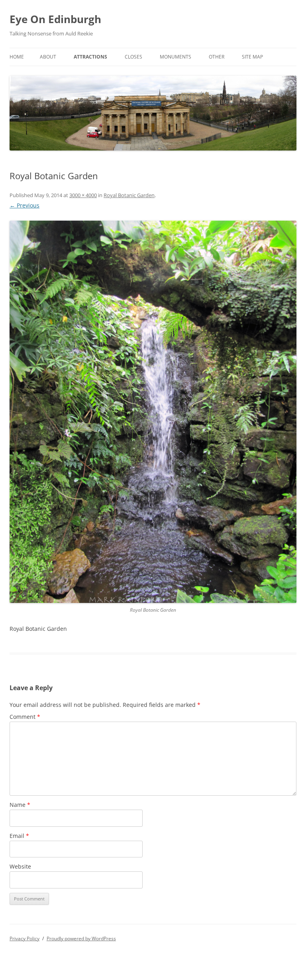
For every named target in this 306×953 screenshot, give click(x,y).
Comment (25, 716)
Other (216, 56)
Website (20, 866)
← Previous (24, 205)
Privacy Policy (24, 938)
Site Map (252, 56)
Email (19, 836)
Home (17, 56)
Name (20, 804)
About (48, 56)
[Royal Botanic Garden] (153, 412)
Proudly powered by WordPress (81, 938)
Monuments (175, 56)
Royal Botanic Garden (129, 195)
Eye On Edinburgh (55, 19)
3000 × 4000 (83, 195)
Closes (133, 56)
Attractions (90, 56)
